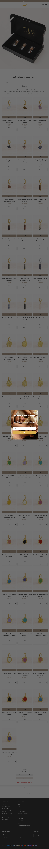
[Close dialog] (36, 411)
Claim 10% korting (24, 433)
